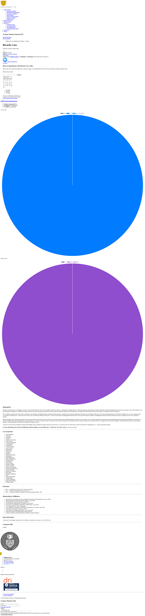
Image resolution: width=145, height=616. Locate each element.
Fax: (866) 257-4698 (9, 563)
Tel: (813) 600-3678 (8, 561)
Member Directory (8, 20)
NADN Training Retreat (12, 16)
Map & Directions (7, 37)
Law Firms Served (11, 26)
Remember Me (6, 610)
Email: (2, 604)
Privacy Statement (8, 595)
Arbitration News (11, 24)
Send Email (5, 55)
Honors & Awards (11, 17)
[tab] (72, 101)
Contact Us (6, 30)
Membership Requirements (13, 12)
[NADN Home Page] (10, 550)
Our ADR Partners (11, 27)
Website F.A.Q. (10, 19)
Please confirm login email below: (9, 611)
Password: (3, 605)
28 (11, 85)
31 (3, 87)
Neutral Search (7, 22)
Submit (19, 74)
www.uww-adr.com (12, 54)
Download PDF (6, 38)
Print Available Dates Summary (10, 98)
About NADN (7, 9)
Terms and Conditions (9, 594)
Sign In (5, 31)
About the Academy (11, 11)
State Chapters (10, 15)
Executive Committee (12, 13)
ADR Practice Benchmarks (9, 101)
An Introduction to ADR (12, 28)
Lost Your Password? (6, 607)
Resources (6, 23)
